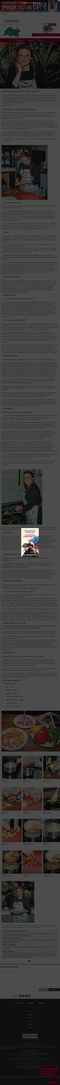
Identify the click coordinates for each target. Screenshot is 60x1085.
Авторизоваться (43, 989)
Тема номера (53, 1082)
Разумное (19, 40)
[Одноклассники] (23, 996)
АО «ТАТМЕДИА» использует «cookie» (30, 1064)
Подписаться (48, 1073)
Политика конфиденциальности (30, 1069)
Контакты (30, 1021)
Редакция (30, 1015)
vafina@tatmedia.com (39, 1062)
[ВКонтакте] (20, 996)
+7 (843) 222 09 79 (34, 1055)
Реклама (30, 1011)
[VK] (2, 14)
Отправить (54, 989)
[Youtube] (4, 14)
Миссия (30, 1018)
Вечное (41, 40)
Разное (30, 1027)
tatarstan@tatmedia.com (37, 1057)
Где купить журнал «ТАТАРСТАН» (46, 35)
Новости (30, 1024)
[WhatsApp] (26, 996)
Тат (25, 14)
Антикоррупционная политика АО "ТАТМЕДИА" (30, 1061)
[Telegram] (7, 14)
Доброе (31, 40)
